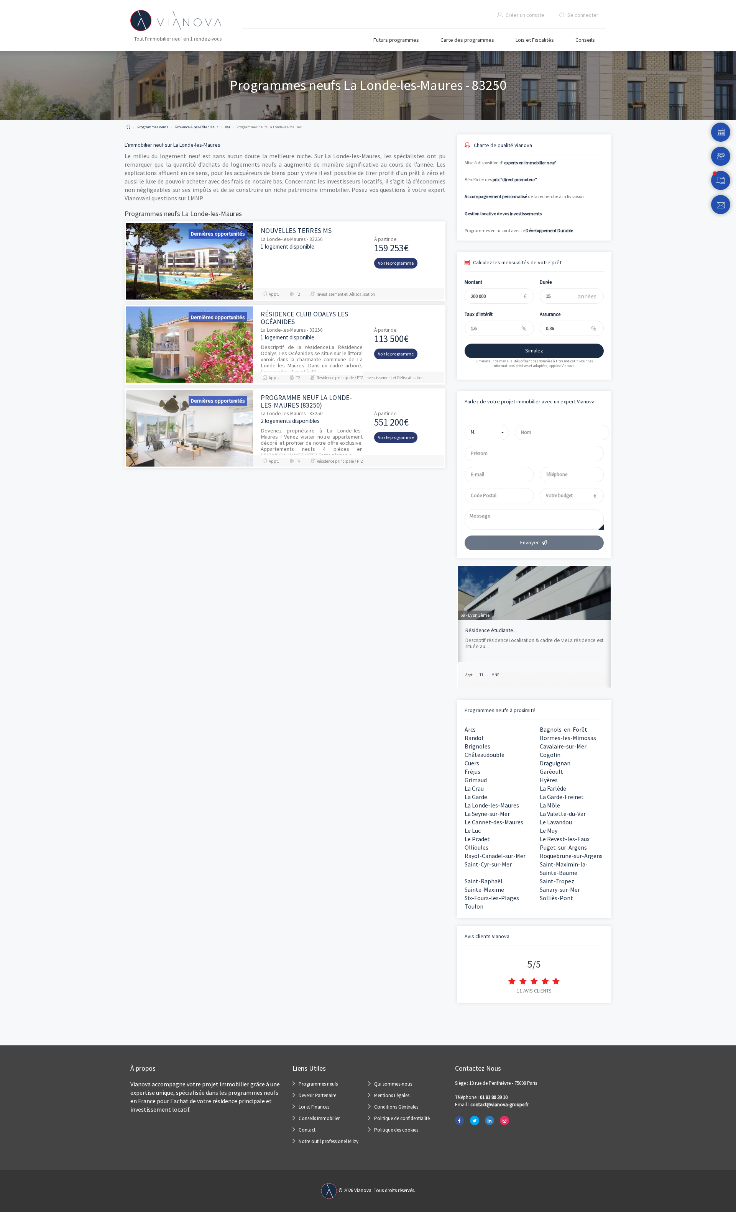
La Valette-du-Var (563, 813)
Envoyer (529, 542)
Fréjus (472, 771)
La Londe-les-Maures (492, 805)
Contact (307, 1130)
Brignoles (477, 746)
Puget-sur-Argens (563, 847)
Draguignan (555, 763)
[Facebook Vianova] (459, 1120)
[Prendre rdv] (720, 132)
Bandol (474, 738)
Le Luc (473, 830)
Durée (546, 282)
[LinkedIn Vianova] (489, 1120)
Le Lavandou (556, 822)
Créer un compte (524, 14)
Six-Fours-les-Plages (492, 898)
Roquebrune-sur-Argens (571, 856)
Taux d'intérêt (479, 314)
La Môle (550, 805)
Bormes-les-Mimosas (568, 738)
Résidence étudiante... (491, 630)
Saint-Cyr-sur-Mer (488, 864)
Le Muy (548, 830)
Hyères (549, 780)
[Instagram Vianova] (504, 1120)
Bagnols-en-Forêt (563, 729)
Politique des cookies (396, 1130)
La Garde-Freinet (562, 797)
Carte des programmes (467, 39)
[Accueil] (128, 126)
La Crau (474, 788)
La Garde (476, 797)
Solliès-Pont (556, 898)
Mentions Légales (391, 1095)
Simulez (534, 350)
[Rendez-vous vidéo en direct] (720, 180)
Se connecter (582, 14)
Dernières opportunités (218, 233)
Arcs (470, 729)
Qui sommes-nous (393, 1084)
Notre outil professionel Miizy (328, 1141)
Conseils (585, 39)
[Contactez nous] (720, 204)
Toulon (474, 906)
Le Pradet (477, 839)
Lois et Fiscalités (535, 39)
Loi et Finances (314, 1107)
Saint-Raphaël (484, 881)
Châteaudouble (484, 754)
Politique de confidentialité (402, 1118)
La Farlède (553, 788)
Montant (473, 282)
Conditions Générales (396, 1107)
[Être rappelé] (720, 156)
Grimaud (476, 780)
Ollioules (476, 847)
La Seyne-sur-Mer (487, 813)
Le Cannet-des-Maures (494, 822)
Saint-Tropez (557, 881)
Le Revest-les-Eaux (565, 839)
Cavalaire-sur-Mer (563, 746)
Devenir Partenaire (317, 1095)
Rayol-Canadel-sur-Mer (495, 856)
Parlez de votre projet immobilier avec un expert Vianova (530, 401)
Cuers (472, 763)
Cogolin (550, 754)
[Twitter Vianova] (474, 1120)
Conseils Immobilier (319, 1118)
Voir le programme (396, 263)
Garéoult (551, 771)
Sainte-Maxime (484, 889)
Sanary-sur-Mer (560, 889)
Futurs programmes (396, 39)
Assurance (550, 314)
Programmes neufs (318, 1084)
